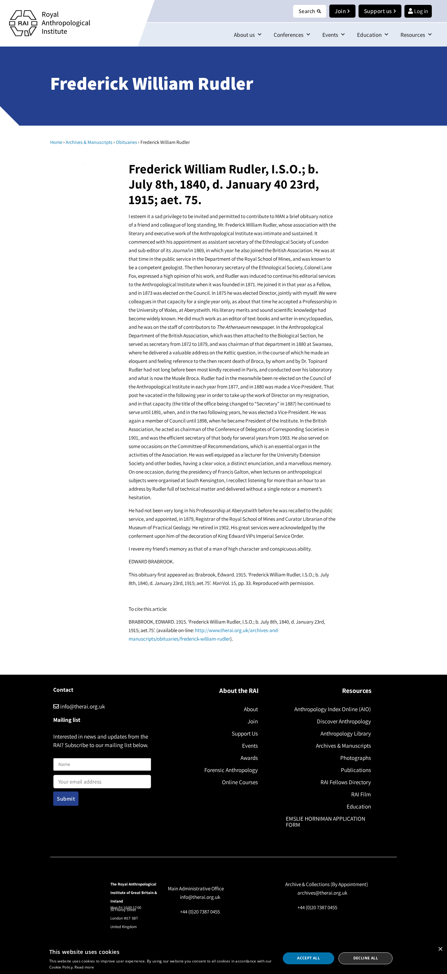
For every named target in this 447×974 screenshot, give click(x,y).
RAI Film (361, 794)
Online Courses (240, 782)
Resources (412, 34)
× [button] (440, 949)
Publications (356, 770)
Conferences (288, 34)
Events (330, 34)
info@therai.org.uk (82, 706)
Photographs (355, 757)
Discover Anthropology (344, 721)
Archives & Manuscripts (89, 142)
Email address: (68, 773)
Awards (249, 757)
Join (253, 721)
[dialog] (223, 958)
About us (244, 34)
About (251, 709)
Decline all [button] (365, 958)
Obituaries (126, 142)
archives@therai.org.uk (322, 892)
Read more (84, 967)
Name (59, 755)
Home (56, 142)
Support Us (245, 733)
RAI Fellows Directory (346, 782)
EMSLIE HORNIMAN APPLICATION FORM (325, 821)
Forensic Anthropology (231, 770)
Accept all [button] (308, 958)
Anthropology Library (346, 733)
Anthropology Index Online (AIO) (332, 709)
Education (369, 34)
